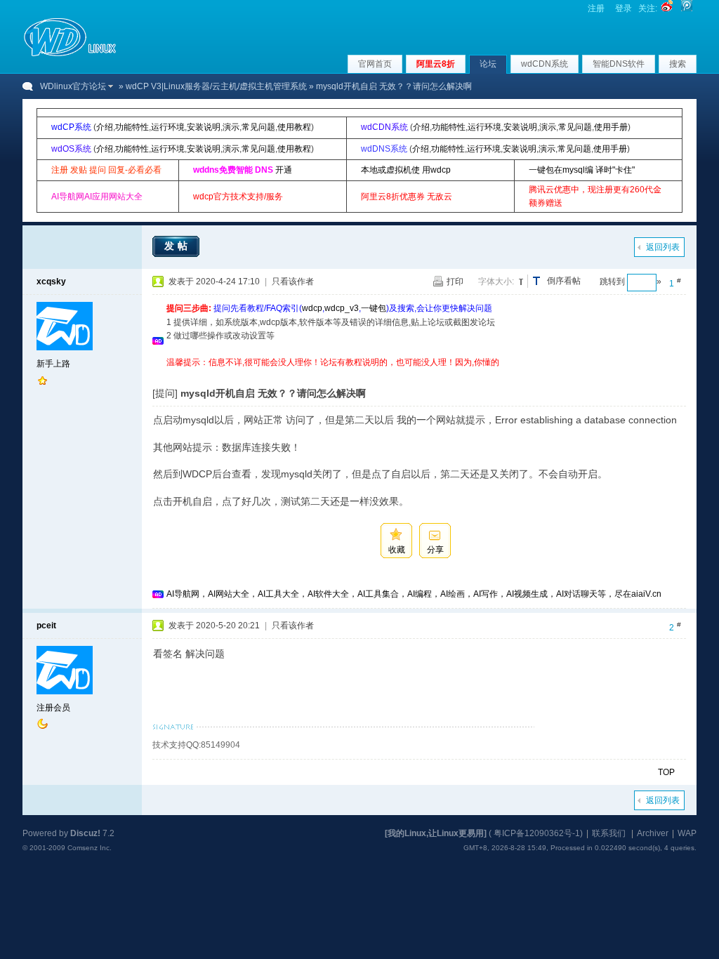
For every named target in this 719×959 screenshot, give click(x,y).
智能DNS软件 (619, 64)
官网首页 (375, 64)
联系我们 (609, 833)
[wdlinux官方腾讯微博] (686, 8)
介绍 (104, 127)
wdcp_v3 (341, 308)
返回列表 (663, 247)
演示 (231, 127)
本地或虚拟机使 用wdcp (406, 170)
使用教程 (294, 127)
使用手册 (611, 127)
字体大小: (496, 281)
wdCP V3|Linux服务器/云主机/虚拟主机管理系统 (216, 86)
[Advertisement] (422, 374)
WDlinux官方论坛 (73, 86)
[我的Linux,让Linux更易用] (436, 833)
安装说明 (203, 127)
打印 (455, 281)
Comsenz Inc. (89, 848)
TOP (666, 772)
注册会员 (53, 708)
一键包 (373, 308)
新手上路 (53, 364)
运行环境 (168, 127)
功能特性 (132, 127)
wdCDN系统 (544, 64)
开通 (283, 170)
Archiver (652, 833)
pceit (46, 625)
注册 (596, 8)
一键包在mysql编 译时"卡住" (582, 170)
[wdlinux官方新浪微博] (667, 8)
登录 (623, 8)
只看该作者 (293, 281)
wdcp (312, 308)
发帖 (177, 245)
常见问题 (258, 127)
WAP (687, 833)
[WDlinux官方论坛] (69, 55)
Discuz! (85, 833)
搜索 (677, 64)
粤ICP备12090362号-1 (537, 833)
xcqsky (51, 281)
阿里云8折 (435, 64)
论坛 (488, 64)
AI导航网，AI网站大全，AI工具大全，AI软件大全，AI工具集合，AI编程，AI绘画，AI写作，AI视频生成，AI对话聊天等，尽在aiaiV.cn (413, 594)
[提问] (165, 393)
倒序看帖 (564, 281)
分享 (435, 550)
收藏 (396, 550)
